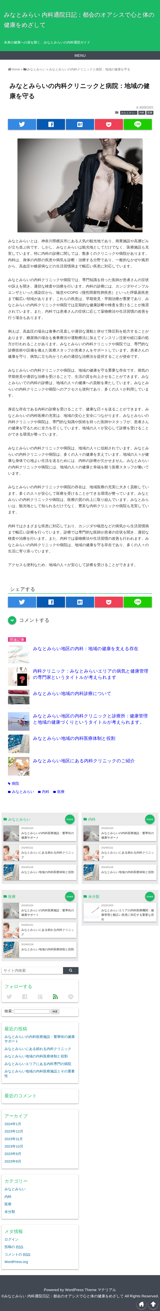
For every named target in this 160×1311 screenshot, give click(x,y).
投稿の (13, 1247)
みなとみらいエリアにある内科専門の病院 (37, 1064)
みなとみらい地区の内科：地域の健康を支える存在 (85, 648)
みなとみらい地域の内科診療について (72, 693)
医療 (149, 112)
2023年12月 (13, 1131)
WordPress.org (16, 1262)
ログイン (11, 1239)
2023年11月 (13, 1139)
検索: (8, 1011)
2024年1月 (12, 1124)
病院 (13, 783)
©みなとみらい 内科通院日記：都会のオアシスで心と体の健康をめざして (62, 1296)
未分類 (9, 1212)
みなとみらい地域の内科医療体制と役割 (74, 738)
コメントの (17, 1254)
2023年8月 (12, 1161)
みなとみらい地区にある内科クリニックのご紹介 (84, 760)
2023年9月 (12, 1154)
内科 (141, 112)
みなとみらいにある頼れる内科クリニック (37, 1049)
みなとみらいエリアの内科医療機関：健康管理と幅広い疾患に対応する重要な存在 (127, 915)
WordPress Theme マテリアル (90, 1290)
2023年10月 (13, 1146)
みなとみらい (128, 112)
